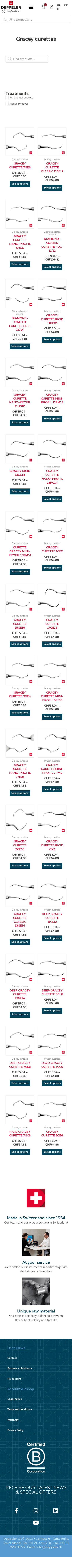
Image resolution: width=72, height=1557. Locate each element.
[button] (31, 7)
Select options (19, 184)
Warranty (13, 1420)
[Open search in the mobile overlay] (36, 19)
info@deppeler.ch (49, 1547)
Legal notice (14, 1399)
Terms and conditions (19, 1409)
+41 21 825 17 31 (39, 1543)
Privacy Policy (15, 1430)
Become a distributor (19, 1368)
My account (14, 1379)
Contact (12, 1358)
